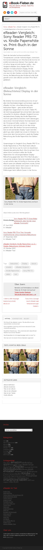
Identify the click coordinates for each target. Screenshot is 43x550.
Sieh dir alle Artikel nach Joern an (25, 294)
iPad (29, 471)
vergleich (5, 482)
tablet (8, 274)
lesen (23, 476)
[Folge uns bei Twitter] (11, 12)
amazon (16, 462)
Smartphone (6, 449)
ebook (34, 264)
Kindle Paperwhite (12, 271)
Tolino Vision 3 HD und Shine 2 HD (13, 495)
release (6, 478)
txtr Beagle (6, 519)
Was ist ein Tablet (9, 393)
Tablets (5, 453)
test (15, 274)
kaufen (18, 474)
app (31, 463)
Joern (15, 52)
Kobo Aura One (7, 493)
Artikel (7, 318)
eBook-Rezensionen (9, 442)
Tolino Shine (7, 515)
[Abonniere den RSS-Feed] (4, 12)
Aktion (8, 463)
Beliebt (26, 318)
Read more (10, 537)
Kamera (12, 474)
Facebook (28, 292)
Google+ (21, 292)
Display (24, 264)
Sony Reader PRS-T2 (9, 521)
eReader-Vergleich (22, 267)
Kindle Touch (7, 522)
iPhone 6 (6, 474)
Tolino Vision (7, 505)
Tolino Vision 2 (7, 498)
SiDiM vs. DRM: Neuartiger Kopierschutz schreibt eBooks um (11, 301)
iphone (34, 472)
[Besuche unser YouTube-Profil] (15, 12)
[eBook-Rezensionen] (12, 373)
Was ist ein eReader (10, 391)
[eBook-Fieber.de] (18, 8)
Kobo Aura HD (7, 514)
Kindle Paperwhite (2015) (10, 497)
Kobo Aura (6, 507)
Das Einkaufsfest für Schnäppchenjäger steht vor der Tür (19, 335)
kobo (20, 476)
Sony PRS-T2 (28, 271)
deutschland (8, 467)
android (26, 463)
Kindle (25, 473)
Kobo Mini (6, 517)
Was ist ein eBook (9, 389)
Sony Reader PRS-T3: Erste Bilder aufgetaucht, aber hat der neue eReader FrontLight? (25, 221)
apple (6, 464)
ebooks (17, 469)
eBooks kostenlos (9, 387)
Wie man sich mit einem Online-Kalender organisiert (18, 338)
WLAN (16, 482)
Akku (4, 463)
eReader (5, 446)
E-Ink (35, 467)
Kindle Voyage (7, 500)
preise (34, 476)
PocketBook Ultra (8, 502)
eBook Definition (9, 385)
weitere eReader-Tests (9, 524)
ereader (9, 267)
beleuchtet (14, 264)
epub (30, 469)
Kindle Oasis (6, 491)
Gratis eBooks (8, 395)
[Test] (12, 361)
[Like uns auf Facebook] (8, 12)
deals (25, 464)
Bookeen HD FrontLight (10, 512)
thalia (32, 480)
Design (31, 465)
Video (11, 482)
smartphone (11, 479)
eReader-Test (33, 52)
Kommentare (17, 318)
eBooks (5, 444)
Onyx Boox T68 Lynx (9, 503)
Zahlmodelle (6, 454)
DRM (4, 441)
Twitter (17, 292)
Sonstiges (6, 451)
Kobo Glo (5, 510)
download (27, 467)
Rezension (12, 478)
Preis (28, 476)
